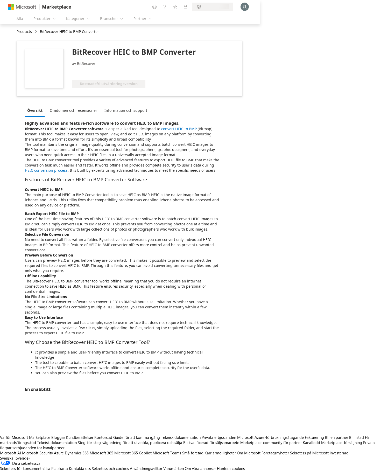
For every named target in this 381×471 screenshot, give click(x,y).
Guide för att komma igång (136, 437)
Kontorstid (103, 437)
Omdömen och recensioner (73, 110)
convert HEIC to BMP (179, 128)
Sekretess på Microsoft (309, 452)
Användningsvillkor (146, 468)
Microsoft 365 (101, 452)
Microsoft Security (37, 452)
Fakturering (314, 437)
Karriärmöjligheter (220, 452)
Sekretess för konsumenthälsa (25, 468)
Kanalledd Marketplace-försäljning (332, 442)
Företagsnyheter (275, 452)
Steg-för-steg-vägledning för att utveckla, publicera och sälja (130, 442)
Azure (59, 452)
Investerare (339, 452)
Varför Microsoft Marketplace (25, 437)
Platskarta (59, 468)
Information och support (125, 110)
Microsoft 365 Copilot (133, 452)
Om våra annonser (200, 468)
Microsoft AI (10, 452)
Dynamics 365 (77, 452)
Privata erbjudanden (219, 437)
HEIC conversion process (46, 170)
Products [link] (24, 31)
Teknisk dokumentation (181, 437)
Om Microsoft (248, 452)
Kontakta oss (80, 468)
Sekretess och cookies (110, 468)
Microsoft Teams (167, 452)
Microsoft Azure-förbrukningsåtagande (271, 437)
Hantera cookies (231, 468)
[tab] (36, 110)
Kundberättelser (79, 437)
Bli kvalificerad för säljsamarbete (211, 442)
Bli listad (356, 437)
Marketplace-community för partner (271, 442)
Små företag (192, 452)
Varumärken (173, 468)
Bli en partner (336, 437)
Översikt (35, 110)
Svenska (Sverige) (15, 458)
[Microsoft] (22, 7)
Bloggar (58, 437)
